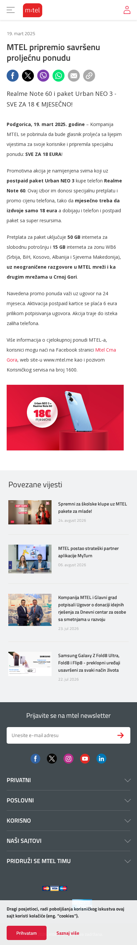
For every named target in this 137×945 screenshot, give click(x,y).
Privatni (19, 780)
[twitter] (52, 758)
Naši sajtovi (24, 840)
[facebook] (35, 758)
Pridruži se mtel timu (39, 860)
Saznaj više (68, 933)
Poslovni (20, 800)
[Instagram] (68, 758)
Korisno (19, 820)
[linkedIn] (101, 758)
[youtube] (85, 758)
